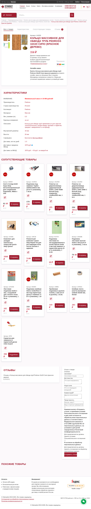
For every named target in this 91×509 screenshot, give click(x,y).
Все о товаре (8, 29)
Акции (28, 6)
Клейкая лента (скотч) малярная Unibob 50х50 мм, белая (79, 291)
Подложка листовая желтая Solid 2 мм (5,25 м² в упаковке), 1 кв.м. (79, 241)
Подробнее (13, 355)
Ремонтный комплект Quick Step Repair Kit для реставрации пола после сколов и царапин (33, 243)
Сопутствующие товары (42, 29)
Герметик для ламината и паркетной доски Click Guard (10, 341)
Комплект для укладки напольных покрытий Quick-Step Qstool (10, 242)
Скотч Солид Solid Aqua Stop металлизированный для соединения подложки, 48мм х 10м (11, 188)
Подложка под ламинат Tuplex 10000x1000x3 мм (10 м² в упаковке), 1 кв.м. (33, 187)
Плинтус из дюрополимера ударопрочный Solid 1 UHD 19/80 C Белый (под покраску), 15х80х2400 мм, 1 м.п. (79, 190)
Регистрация (85, 1)
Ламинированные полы (39, 63)
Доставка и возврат (48, 6)
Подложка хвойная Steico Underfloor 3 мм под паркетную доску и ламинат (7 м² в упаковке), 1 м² (34, 292)
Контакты (23, 7)
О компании (58, 6)
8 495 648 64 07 (70, 8)
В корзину (14, 204)
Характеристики (23, 29)
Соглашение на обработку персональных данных (17, 499)
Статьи (33, 6)
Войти (77, 1)
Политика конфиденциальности (11, 501)
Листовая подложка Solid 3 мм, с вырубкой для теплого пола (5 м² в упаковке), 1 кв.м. (11, 293)
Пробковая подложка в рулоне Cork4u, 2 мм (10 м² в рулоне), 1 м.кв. (56, 291)
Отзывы (58, 29)
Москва (13, 2)
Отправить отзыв (70, 454)
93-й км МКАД (37, 138)
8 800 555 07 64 (70, 6)
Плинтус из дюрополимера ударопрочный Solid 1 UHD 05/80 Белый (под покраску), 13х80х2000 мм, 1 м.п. (56, 190)
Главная (22, 6)
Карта (38, 6)
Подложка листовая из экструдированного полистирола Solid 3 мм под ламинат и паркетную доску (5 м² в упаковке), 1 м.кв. (57, 245)
